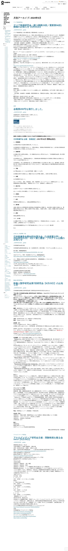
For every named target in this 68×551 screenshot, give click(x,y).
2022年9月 (6, 98)
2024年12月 (6, 68)
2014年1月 (6, 210)
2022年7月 (6, 100)
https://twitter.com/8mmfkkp (20, 518)
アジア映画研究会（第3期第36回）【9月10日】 (8, 37)
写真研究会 (6, 278)
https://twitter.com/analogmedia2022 (22, 513)
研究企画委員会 (7, 257)
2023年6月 (6, 88)
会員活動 (45, 7)
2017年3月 (6, 169)
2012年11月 (6, 222)
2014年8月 (6, 202)
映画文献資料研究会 (7, 289)
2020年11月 (6, 122)
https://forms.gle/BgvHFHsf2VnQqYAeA (23, 455)
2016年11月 (6, 173)
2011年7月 (6, 234)
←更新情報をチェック (63, 1)
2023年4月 (6, 90)
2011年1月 (6, 240)
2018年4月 (6, 154)
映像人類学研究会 (18, 280)
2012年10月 (6, 223)
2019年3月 (6, 142)
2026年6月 (6, 48)
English (52, 1)
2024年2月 (6, 79)
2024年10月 (6, 70)
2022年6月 (6, 101)
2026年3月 (6, 51)
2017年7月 (6, 164)
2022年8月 (6, 99)
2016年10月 (6, 174)
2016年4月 (6, 181)
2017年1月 (6, 171)
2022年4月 (6, 103)
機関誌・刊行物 (7, 271)
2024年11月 (6, 69)
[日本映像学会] (5, 4)
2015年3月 (6, 194)
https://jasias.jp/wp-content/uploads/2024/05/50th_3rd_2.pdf (28, 252)
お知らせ (16, 233)
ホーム (46, 1)
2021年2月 (6, 119)
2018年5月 (6, 153)
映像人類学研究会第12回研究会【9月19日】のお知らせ (8, 31)
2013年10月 (6, 213)
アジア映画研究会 (18, 22)
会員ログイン (52, 7)
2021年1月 (6, 120)
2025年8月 (6, 59)
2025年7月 (6, 60)
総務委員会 (6, 247)
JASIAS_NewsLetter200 (19, 119)
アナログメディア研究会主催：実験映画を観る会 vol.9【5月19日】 (38, 438)
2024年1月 (6, 80)
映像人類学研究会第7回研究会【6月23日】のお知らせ (38, 284)
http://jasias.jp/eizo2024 (29, 273)
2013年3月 (6, 220)
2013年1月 (6, 221)
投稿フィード (6, 295)
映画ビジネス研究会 (7, 288)
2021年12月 (6, 108)
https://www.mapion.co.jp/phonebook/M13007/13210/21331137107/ (30, 451)
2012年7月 (6, 224)
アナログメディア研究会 (20, 434)
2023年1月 (6, 93)
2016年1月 (6, 184)
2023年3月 (6, 91)
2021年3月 (6, 118)
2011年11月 (6, 231)
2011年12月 (6, 230)
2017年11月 (6, 160)
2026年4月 (6, 50)
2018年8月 (6, 150)
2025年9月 (6, 58)
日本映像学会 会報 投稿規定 (25, 139)
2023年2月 (6, 92)
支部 (31, 8)
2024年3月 (6, 78)
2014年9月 (6, 201)
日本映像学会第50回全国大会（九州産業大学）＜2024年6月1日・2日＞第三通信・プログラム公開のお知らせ (39, 238)
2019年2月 (6, 143)
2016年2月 (6, 183)
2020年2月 (6, 130)
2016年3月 (6, 182)
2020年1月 (6, 131)
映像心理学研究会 (7, 283)
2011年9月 (6, 233)
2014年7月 (6, 203)
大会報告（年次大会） (8, 246)
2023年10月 (6, 83)
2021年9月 (6, 111)
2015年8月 (6, 190)
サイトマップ (56, 1)
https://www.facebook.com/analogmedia (23, 511)
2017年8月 (6, 163)
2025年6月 (6, 61)
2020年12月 (6, 121)
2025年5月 (6, 62)
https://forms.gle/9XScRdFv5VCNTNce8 (23, 65)
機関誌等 (38, 8)
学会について (19, 7)
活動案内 (47, 8)
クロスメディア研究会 (8, 265)
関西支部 (6, 255)
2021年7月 (6, 113)
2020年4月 (6, 129)
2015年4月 (6, 193)
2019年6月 (6, 139)
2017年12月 (6, 159)
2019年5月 (6, 140)
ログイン (6, 294)
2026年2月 (6, 52)
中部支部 (6, 260)
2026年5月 (6, 49)
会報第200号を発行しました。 (29, 109)
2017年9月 (6, 162)
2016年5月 (6, 180)
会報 (34, 8)
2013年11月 (6, 212)
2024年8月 (6, 72)
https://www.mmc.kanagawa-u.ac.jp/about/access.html (27, 58)
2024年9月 (6, 71)
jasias (24, 29)
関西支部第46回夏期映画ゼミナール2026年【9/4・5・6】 (8, 34)
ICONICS (6, 258)
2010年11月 (6, 242)
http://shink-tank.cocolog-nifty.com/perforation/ (25, 516)
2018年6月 (6, 152)
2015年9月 (6, 189)
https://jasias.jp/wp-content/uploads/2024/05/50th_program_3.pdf (29, 256)
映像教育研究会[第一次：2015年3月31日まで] (8, 276)
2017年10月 (6, 161)
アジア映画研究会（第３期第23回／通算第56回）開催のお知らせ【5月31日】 (38, 26)
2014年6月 (6, 204)
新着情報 (14, 7)
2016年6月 (6, 179)
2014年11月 (6, 199)
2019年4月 (6, 141)
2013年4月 (6, 219)
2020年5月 (6, 128)
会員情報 (43, 8)
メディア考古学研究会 (8, 273)
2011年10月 (6, 232)
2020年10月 (6, 123)
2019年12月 (6, 132)
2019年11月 (6, 133)
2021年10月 (6, 110)
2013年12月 (6, 211)
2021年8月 (6, 112)
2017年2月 (6, 170)
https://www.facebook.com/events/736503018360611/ (27, 507)
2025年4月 (6, 63)
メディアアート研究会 (8, 272)
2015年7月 (6, 191)
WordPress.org (7, 297)
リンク (49, 1)
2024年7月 (6, 73)
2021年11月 (6, 109)
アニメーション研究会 (8, 259)
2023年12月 (6, 81)
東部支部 (6, 245)
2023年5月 (6, 89)
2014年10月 (6, 200)
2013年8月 (6, 214)
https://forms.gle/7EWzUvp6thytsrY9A (32, 333)
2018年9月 (6, 149)
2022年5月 (6, 102)
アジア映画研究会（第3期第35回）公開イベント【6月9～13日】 (8, 41)
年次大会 (6, 252)
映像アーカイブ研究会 (8, 279)
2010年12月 (6, 241)
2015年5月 (6, 192)
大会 (25, 8)
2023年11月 (6, 82)
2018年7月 (6, 151)
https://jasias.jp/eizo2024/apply (21, 262)
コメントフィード (7, 296)
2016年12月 (6, 172)
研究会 (28, 8)
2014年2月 (6, 209)
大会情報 (21, 233)
